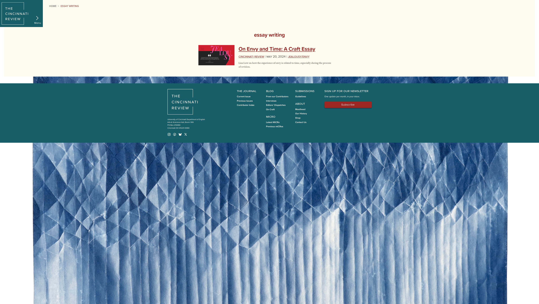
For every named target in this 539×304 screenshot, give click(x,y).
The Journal (246, 90)
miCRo (270, 116)
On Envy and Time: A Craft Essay (277, 49)
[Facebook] (174, 134)
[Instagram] (169, 134)
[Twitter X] (185, 134)
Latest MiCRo (273, 122)
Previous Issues (245, 100)
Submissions (304, 90)
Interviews (271, 100)
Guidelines (300, 96)
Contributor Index (245, 105)
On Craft (270, 109)
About (300, 103)
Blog (270, 90)
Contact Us (300, 122)
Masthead (300, 109)
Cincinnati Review (251, 56)
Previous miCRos (274, 126)
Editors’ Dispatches (276, 105)
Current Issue (244, 96)
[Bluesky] (180, 134)
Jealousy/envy (298, 56)
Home (53, 6)
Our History (301, 113)
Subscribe (348, 104)
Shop (297, 117)
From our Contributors (277, 96)
